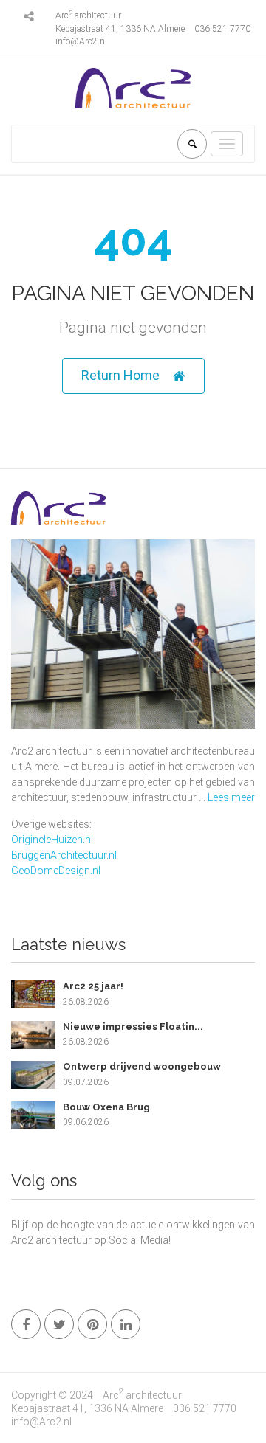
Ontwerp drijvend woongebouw (142, 1066)
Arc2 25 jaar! (93, 986)
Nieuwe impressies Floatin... (133, 1026)
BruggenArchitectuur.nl (64, 855)
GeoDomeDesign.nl (55, 870)
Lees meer (231, 797)
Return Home (120, 375)
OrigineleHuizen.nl (52, 839)
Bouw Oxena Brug (106, 1106)
